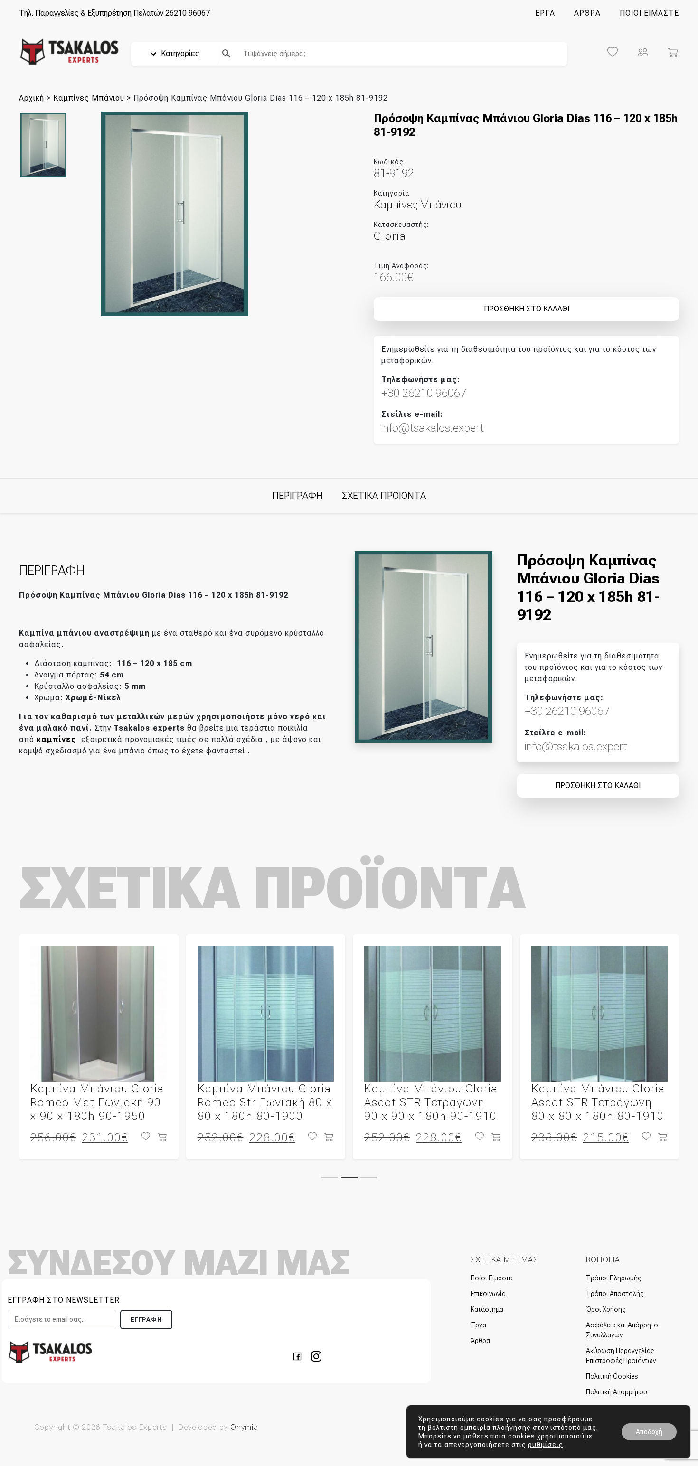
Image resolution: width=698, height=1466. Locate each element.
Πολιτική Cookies (612, 1376)
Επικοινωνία (488, 1293)
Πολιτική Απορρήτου (616, 1392)
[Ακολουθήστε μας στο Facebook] (300, 1355)
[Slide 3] (368, 1177)
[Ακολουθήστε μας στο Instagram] (316, 1355)
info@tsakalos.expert (432, 427)
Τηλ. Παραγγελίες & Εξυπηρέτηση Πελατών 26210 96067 (114, 13)
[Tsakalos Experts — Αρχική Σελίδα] (50, 1351)
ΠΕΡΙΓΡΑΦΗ (297, 495)
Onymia (244, 1427)
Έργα (478, 1325)
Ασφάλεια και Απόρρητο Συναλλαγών (622, 1330)
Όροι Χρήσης (605, 1309)
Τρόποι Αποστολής (614, 1293)
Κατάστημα (487, 1309)
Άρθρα (480, 1340)
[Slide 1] (329, 1177)
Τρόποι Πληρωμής (613, 1278)
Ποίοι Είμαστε (491, 1278)
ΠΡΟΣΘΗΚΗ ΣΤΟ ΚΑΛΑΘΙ (526, 308)
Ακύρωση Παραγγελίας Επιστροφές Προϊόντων (621, 1355)
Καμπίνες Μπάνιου (88, 98)
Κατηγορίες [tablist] (179, 53)
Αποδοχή (649, 1432)
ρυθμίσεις (545, 1444)
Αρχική (31, 98)
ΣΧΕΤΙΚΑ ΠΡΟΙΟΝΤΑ (384, 495)
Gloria (390, 236)
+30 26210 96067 (423, 393)
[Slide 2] (349, 1177)
